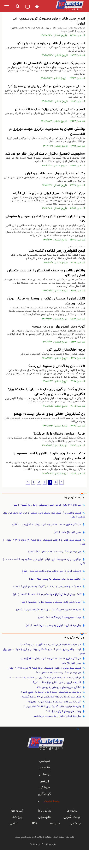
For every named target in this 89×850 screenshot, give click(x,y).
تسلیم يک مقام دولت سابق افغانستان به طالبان (49, 63)
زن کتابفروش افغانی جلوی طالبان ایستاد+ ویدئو (49, 413)
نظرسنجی (44, 817)
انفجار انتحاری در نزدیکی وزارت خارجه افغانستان (50, 109)
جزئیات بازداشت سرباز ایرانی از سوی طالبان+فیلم (49, 193)
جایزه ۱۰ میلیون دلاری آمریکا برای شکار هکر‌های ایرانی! (48, 609)
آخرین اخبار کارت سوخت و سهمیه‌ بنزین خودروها (51, 602)
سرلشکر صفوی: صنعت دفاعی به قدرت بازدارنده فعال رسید (46, 524)
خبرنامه (55, 823)
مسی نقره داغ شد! (67, 532)
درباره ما (72, 810)
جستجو (75, 823)
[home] (37, 7)
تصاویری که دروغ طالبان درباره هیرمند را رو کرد (50, 43)
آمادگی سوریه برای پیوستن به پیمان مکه (55, 579)
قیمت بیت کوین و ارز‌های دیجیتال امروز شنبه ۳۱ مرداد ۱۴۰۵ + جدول (44, 542)
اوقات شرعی (72, 817)
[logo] (69, 5)
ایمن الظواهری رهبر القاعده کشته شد (57, 250)
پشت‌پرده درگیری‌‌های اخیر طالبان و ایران (55, 173)
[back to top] (74, 729)
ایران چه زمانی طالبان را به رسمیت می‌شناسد (53, 625)
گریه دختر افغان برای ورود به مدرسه (58, 326)
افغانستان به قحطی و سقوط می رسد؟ (56, 366)
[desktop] (27, 7)
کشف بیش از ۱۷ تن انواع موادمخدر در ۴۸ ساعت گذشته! (47, 594)
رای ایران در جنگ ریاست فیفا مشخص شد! (54, 551)
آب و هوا (17, 810)
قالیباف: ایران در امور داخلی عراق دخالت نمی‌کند (51, 571)
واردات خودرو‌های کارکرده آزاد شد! (59, 617)
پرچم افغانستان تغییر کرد (66, 349)
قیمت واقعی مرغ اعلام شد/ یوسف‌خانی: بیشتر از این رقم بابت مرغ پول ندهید (44, 515)
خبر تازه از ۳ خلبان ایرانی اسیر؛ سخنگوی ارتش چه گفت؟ (47, 505)
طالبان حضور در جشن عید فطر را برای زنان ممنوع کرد (46, 86)
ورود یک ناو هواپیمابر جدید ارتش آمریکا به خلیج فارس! (47, 586)
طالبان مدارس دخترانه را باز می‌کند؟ (59, 433)
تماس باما (44, 810)
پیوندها (17, 817)
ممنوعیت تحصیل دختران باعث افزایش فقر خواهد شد (45, 153)
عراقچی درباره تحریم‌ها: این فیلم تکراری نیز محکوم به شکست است (44, 561)
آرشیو (14, 823)
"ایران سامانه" (36, 844)
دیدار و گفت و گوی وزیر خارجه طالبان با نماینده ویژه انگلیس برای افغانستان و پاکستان (46, 392)
